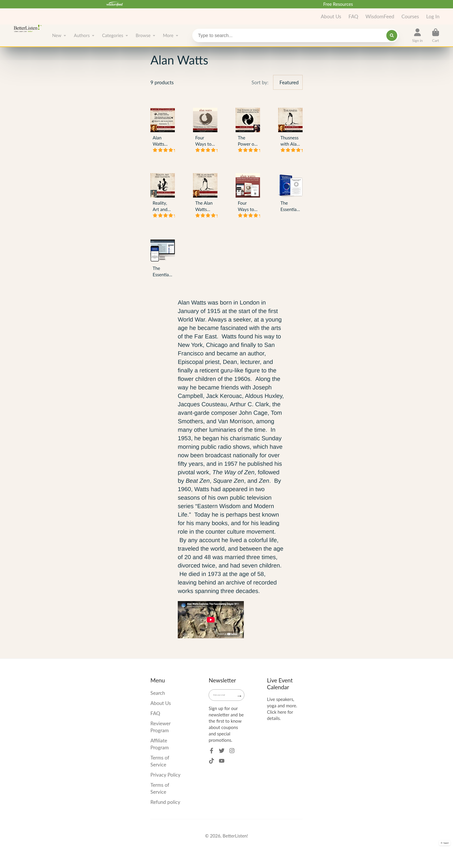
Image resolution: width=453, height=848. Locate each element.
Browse (143, 35)
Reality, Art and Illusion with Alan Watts (162, 196)
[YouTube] (221, 761)
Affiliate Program (159, 743)
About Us (331, 16)
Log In (432, 16)
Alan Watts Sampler (162, 131)
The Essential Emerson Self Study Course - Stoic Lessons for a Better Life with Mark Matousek (162, 259)
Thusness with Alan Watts (290, 131)
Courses (410, 16)
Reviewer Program (160, 726)
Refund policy (165, 802)
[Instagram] (232, 750)
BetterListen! (235, 835)
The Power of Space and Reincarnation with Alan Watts (248, 131)
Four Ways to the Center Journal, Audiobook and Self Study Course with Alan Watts (248, 196)
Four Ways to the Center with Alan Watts (205, 131)
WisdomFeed (379, 16)
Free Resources (338, 4)
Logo (28, 28)
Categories (112, 35)
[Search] (391, 35)
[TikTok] (211, 761)
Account (417, 35)
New (56, 35)
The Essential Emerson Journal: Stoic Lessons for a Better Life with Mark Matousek (290, 196)
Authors (82, 35)
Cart (435, 35)
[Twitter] (221, 750)
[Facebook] (211, 750)
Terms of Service (159, 761)
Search (157, 693)
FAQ (353, 16)
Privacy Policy (165, 775)
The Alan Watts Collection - (205, 196)
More (168, 35)
